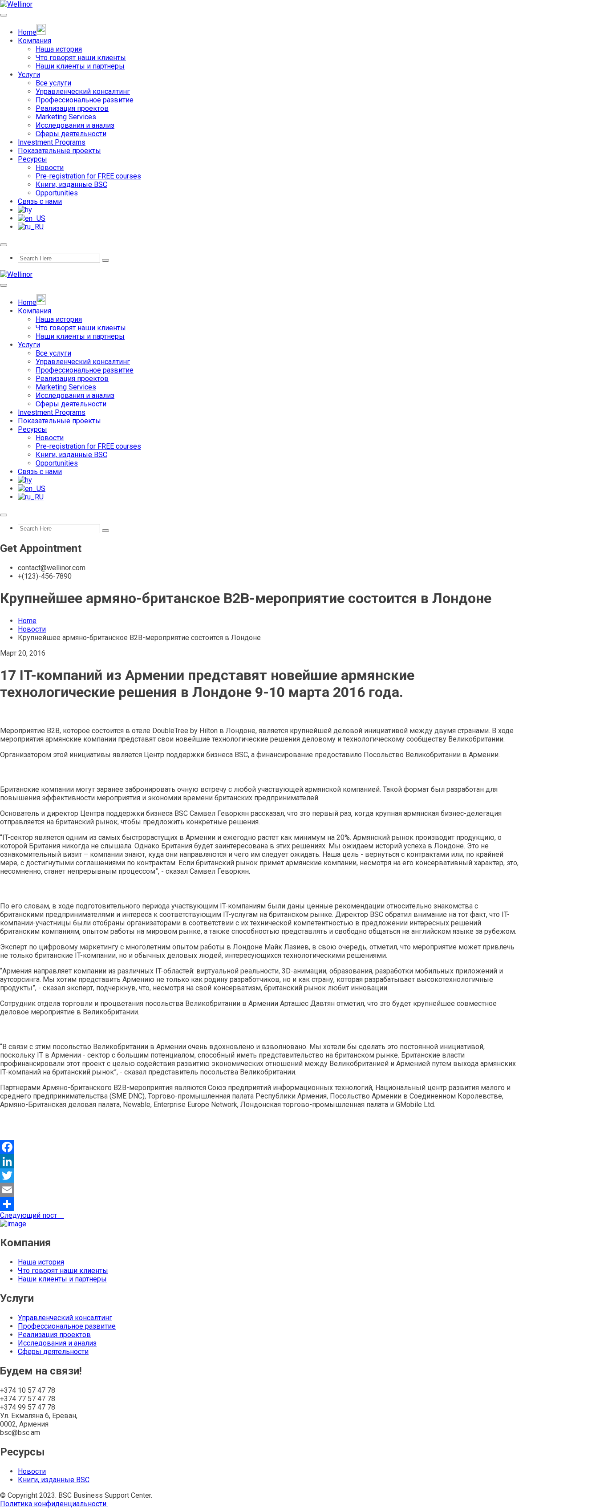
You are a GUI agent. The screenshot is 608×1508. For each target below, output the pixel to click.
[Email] (304, 1190)
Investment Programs (51, 142)
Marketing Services (66, 117)
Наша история (59, 49)
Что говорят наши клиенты (81, 57)
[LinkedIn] (304, 1161)
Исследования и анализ (75, 125)
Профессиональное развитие (85, 100)
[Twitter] (304, 1175)
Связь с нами (40, 201)
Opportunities (57, 193)
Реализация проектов (72, 108)
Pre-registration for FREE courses (88, 176)
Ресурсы (32, 159)
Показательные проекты (59, 150)
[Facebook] (304, 1147)
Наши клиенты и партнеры (80, 66)
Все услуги (53, 83)
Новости (50, 167)
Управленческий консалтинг (83, 91)
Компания (34, 40)
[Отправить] (304, 1204)
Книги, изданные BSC (71, 184)
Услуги (29, 74)
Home (27, 620)
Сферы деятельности (71, 134)
